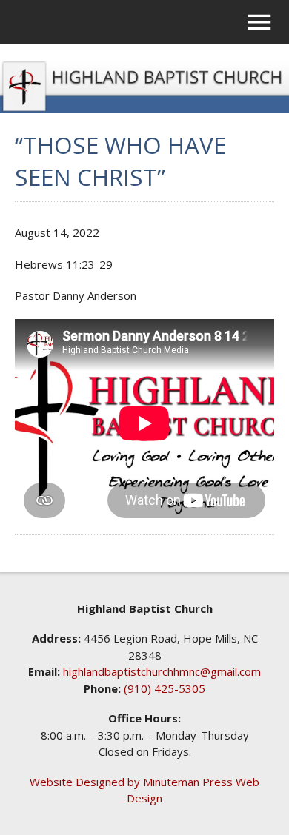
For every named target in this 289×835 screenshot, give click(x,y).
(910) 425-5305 (164, 688)
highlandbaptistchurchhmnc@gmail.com (162, 671)
